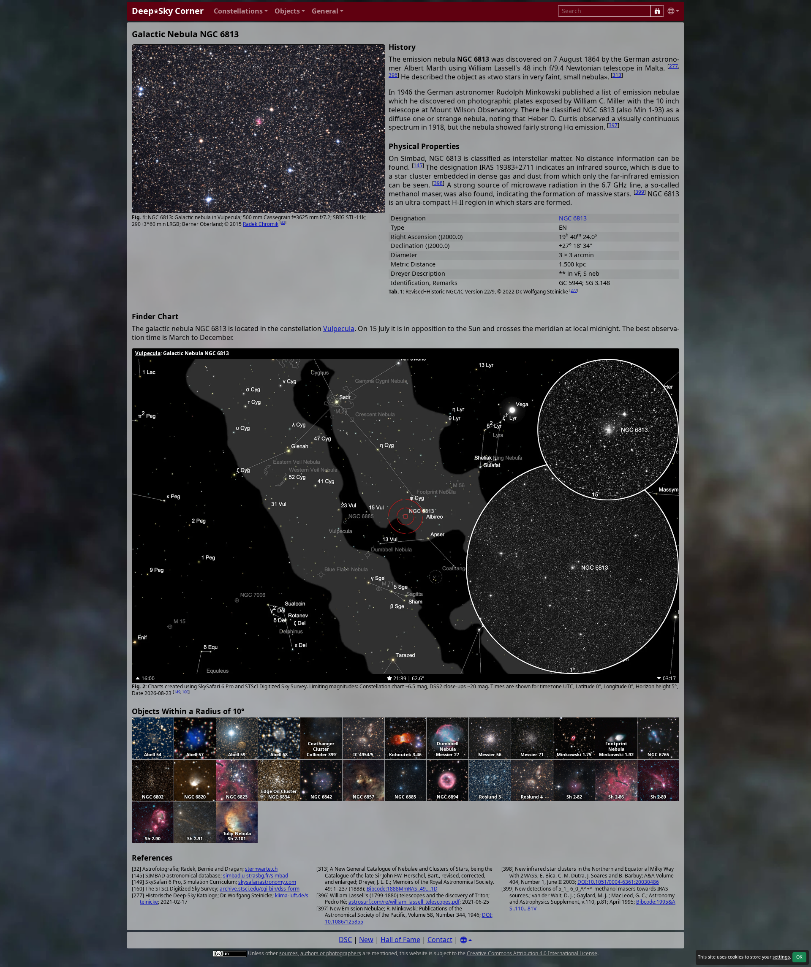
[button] (240, 11)
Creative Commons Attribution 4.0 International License (532, 953)
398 (438, 183)
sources (288, 953)
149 (177, 692)
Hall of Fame (400, 939)
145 (418, 165)
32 (283, 222)
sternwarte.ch (261, 868)
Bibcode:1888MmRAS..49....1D (402, 888)
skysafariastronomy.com (267, 882)
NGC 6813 (573, 218)
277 (673, 66)
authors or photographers (330, 953)
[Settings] (466, 940)
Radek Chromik (260, 224)
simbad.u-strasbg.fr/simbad (255, 875)
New (366, 939)
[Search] (657, 11)
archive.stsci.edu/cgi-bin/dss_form (259, 888)
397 (613, 125)
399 (639, 192)
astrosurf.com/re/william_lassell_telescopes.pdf (404, 901)
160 (185, 692)
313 (616, 75)
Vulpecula (338, 328)
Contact (439, 939)
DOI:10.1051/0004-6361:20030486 (618, 882)
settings (781, 957)
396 (393, 75)
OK (799, 957)
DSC (345, 939)
